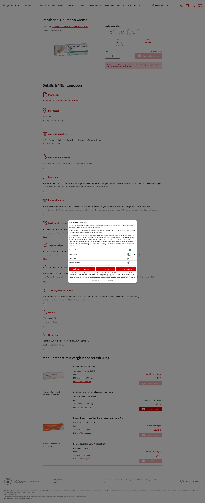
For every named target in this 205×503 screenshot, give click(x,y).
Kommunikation (74, 263)
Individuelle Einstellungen (82, 269)
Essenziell (72, 250)
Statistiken (72, 258)
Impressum (110, 280)
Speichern (105, 269)
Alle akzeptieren (126, 269)
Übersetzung (73, 254)
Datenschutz (95, 280)
